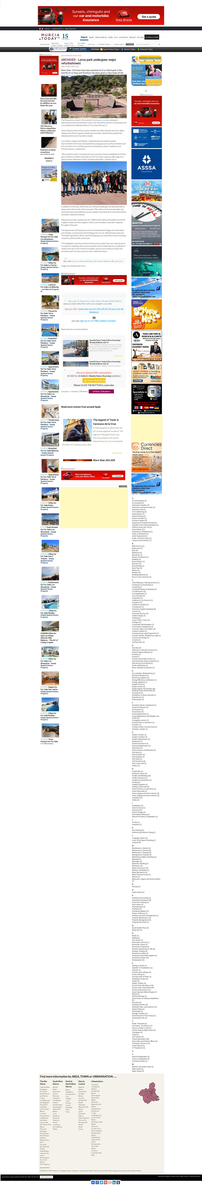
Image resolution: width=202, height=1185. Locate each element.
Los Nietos (43, 1120)
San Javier (140, 37)
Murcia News (45, 44)
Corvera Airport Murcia (86, 1170)
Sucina (80, 1129)
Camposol (56, 1098)
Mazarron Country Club (95, 1127)
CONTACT (47, 29)
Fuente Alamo (57, 1105)
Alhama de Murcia (101, 37)
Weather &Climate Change (57, 44)
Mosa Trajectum (83, 1118)
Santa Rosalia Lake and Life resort (44, 1153)
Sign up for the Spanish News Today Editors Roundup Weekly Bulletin (94, 301)
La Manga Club (45, 1100)
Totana (55, 1129)
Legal (181, 1176)
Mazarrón (133, 37)
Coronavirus (75, 1170)
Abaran (80, 1089)
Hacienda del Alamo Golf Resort (57, 1109)
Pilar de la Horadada (43, 1130)
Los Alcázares (123, 37)
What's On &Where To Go (69, 44)
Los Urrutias (44, 1122)
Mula (67, 1110)
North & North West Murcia (71, 1084)
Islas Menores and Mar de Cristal (44, 1096)
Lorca (116, 37)
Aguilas (55, 1087)
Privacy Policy (175, 1176)
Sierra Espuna (57, 1127)
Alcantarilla (82, 1092)
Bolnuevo (56, 1096)
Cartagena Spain (65, 1170)
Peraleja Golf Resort (82, 1123)
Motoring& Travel (81, 44)
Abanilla (81, 1087)
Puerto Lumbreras (56, 1123)
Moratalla (69, 1107)
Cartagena (43, 1089)
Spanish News (119, 44)
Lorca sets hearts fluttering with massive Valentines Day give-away (97, 261)
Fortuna (68, 1103)
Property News (104, 44)
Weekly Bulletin (136, 1170)
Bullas (68, 1090)
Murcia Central (81, 1082)
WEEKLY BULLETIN (70, 29)
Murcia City (82, 1120)
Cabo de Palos (44, 1087)
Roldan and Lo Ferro (44, 1141)
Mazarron (56, 1116)
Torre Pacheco (45, 1164)
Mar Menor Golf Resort (45, 1126)
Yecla (67, 1112)
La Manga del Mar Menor (44, 1104)
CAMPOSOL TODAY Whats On (49, 1170)
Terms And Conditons (164, 1176)
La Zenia (94, 1151)
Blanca (80, 1096)
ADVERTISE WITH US (57, 29)
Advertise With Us (195, 1176)
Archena (81, 1094)
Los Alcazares (44, 1116)
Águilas (91, 37)
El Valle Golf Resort (82, 1101)
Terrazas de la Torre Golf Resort (44, 1160)
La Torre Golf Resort (44, 1110)
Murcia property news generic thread (120, 1170)
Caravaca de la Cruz (70, 1095)
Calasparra (69, 1092)
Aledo (55, 1089)
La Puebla (43, 1107)
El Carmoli (43, 1092)
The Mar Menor (43, 1082)
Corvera (81, 1098)
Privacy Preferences (46, 1177)
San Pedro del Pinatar (44, 1148)
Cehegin (68, 1099)
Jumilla (110, 37)
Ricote (80, 1127)
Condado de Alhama (57, 1101)
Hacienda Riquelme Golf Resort (83, 1107)
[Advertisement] (94, 508)
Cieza (68, 1101)
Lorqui (80, 1111)
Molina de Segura (81, 1115)
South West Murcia (58, 1082)
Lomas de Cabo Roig (96, 1154)
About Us (186, 1176)
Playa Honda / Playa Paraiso (44, 1134)
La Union (43, 1114)
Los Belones (44, 1118)
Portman (43, 1138)
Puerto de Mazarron (56, 1119)
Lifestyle (91, 44)
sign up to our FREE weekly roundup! (98, 321)
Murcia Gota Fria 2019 (101, 1170)
